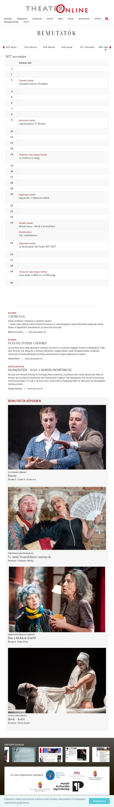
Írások (71, 18)
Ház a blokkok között (22, 638)
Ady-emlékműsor (28, 235)
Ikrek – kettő (16, 719)
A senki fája (16, 316)
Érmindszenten (25, 232)
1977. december (87, 47)
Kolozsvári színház (27, 120)
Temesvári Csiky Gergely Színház (33, 154)
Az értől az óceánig (29, 158)
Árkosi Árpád (24, 722)
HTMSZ (97, 18)
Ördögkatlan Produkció (20, 553)
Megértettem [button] (99, 801)
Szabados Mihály (26, 560)
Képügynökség (11, 21)
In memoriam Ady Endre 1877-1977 (37, 246)
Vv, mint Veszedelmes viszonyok (29, 557)
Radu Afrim (23, 641)
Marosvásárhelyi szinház (21, 634)
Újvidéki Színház (26, 223)
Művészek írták (16, 366)
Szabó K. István (25, 479)
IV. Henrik (40, 123)
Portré (50, 18)
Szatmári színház (26, 80)
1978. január (66, 47)
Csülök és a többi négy (43, 275)
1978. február (49, 47)
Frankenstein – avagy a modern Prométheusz (40, 370)
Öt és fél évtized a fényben (27, 343)
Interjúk (12, 313)
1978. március (30, 47)
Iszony (12, 476)
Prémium (43, 83)
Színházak (37, 18)
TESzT (26, 21)
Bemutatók (84, 18)
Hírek (60, 18)
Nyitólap (8, 18)
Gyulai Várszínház (17, 715)
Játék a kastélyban (44, 226)
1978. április (11, 47)
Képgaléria (22, 18)
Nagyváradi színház (27, 194)
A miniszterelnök (40, 198)
